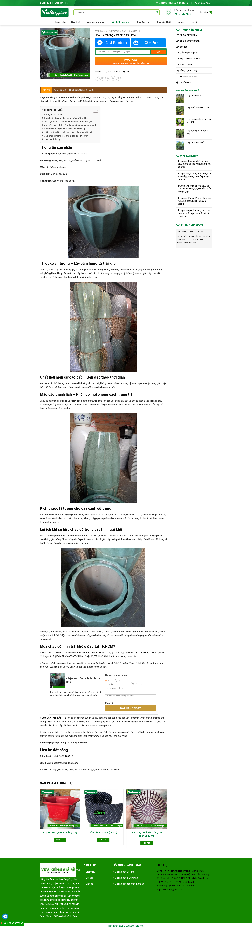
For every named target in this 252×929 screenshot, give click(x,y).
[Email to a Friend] (107, 78)
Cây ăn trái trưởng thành (188, 40)
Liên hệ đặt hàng (52, 139)
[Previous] (40, 819)
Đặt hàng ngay (130, 708)
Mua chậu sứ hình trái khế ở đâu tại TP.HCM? (66, 136)
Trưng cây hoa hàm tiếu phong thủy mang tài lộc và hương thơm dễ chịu (194, 164)
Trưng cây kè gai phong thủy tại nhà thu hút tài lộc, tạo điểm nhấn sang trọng (194, 188)
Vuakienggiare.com (135, 926)
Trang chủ (60, 22)
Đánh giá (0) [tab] (60, 90)
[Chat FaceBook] (112, 42)
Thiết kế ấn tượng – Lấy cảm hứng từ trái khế (66, 118)
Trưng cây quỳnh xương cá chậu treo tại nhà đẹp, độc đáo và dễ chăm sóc (194, 213)
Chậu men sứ (135, 31)
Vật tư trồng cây (120, 22)
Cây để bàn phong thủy (187, 52)
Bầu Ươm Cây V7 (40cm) (103, 832)
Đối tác (89, 877)
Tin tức (180, 22)
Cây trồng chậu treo (185, 64)
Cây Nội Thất (164, 22)
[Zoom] (44, 75)
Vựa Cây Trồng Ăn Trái (54, 717)
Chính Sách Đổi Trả (124, 871)
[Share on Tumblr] (118, 78)
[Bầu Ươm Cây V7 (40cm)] (103, 809)
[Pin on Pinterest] (113, 78)
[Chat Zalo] (148, 42)
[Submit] (156, 12)
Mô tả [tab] (46, 90)
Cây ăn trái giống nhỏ (186, 35)
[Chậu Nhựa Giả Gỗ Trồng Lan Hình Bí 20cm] (146, 809)
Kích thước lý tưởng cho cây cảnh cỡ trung (64, 129)
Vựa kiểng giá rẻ (95, 22)
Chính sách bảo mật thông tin (129, 883)
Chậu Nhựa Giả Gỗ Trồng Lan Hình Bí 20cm (146, 834)
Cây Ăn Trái (143, 22)
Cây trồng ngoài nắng (186, 70)
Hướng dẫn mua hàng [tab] (81, 90)
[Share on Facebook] (97, 78)
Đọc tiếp (60, 840)
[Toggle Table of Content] (94, 110)
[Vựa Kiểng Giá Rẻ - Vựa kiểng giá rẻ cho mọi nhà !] (54, 12)
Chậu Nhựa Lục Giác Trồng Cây (60, 832)
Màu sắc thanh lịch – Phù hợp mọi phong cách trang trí (70, 125)
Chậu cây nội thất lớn (186, 76)
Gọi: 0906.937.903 (13, 923)
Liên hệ (193, 22)
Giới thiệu (76, 22)
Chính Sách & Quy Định (126, 877)
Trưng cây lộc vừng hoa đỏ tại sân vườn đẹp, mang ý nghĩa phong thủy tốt (195, 176)
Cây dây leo (181, 46)
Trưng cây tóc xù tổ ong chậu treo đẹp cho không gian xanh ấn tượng (194, 201)
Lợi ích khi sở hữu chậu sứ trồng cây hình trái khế (68, 132)
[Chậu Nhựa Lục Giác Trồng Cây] (60, 809)
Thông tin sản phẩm (53, 114)
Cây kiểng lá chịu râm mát (188, 58)
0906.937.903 (182, 14)
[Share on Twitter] (102, 78)
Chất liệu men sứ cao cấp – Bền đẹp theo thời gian (68, 121)
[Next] (166, 819)
